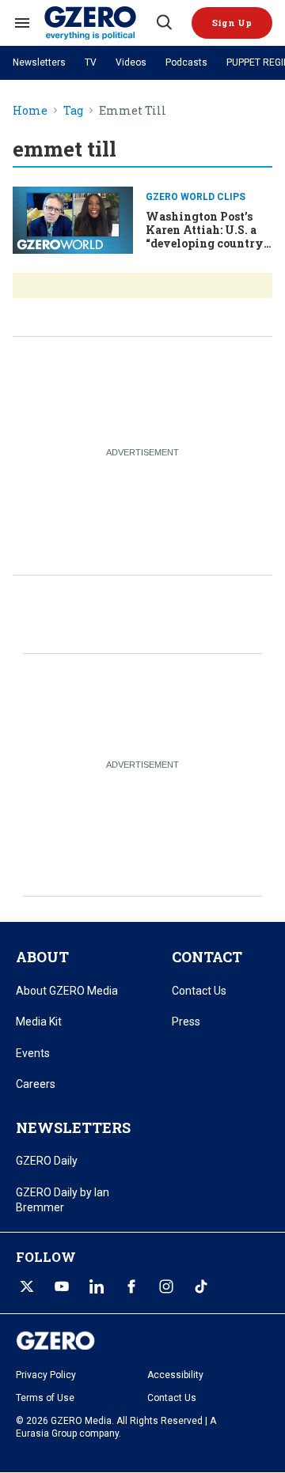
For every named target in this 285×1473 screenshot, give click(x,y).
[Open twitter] (27, 1286)
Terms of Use (45, 1397)
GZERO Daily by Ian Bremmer (62, 1200)
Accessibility (175, 1374)
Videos (131, 62)
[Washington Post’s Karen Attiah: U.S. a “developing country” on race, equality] (73, 218)
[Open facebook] (131, 1286)
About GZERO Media (67, 990)
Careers (35, 1084)
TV (91, 62)
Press (186, 1021)
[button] (232, 23)
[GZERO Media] (99, 23)
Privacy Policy (46, 1374)
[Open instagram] (166, 1286)
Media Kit (39, 1021)
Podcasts (186, 62)
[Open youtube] (62, 1286)
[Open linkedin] (97, 1286)
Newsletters (39, 62)
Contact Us (199, 990)
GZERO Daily (47, 1160)
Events (33, 1053)
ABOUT (42, 956)
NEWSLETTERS (73, 1127)
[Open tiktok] (201, 1286)
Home (30, 111)
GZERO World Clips (195, 196)
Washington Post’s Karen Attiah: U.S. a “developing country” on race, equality (207, 236)
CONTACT (207, 956)
